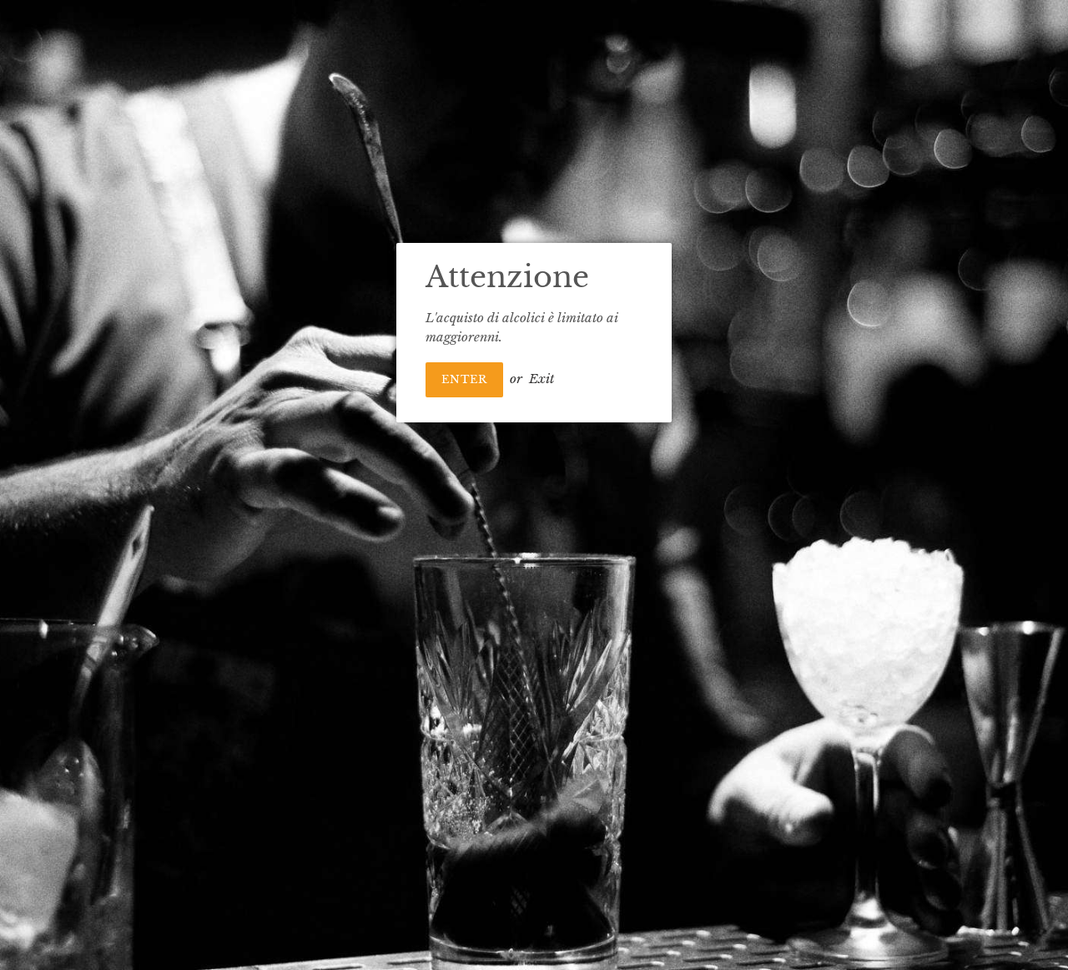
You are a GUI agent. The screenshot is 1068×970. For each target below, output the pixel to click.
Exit (541, 378)
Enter (464, 379)
